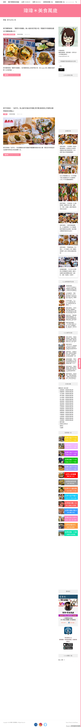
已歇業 (5, 114)
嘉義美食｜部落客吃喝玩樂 (66, 405)
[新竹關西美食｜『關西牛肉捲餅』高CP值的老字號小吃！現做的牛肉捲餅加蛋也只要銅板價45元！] (29, 51)
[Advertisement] (29, 94)
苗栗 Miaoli (37, 2)
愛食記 (61, 425)
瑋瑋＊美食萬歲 (40, 10)
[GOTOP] (45, 725)
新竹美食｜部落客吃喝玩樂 (9, 34)
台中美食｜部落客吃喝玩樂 (66, 397)
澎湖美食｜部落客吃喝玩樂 (66, 420)
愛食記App (69, 637)
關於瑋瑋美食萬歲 (13, 2)
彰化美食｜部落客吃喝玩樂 (66, 399)
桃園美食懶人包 (60, 2)
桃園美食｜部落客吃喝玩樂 (66, 391)
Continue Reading (14, 154)
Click (79, 363)
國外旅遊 (62, 422)
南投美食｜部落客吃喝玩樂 (66, 401)
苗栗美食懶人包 (48, 2)
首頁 (4, 2)
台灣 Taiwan (26, 2)
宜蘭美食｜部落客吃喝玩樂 (66, 412)
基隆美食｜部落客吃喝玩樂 (66, 418)
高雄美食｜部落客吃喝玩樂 (66, 408)
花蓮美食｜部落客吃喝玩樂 (66, 414)
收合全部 (66, 388)
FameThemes (75, 722)
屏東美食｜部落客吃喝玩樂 (66, 410)
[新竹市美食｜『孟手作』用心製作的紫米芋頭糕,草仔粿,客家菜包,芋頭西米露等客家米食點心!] (29, 131)
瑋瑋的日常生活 (64, 423)
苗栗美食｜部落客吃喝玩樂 (66, 390)
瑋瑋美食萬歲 (20, 34)
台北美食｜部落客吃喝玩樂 (66, 393)
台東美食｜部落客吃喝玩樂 (66, 416)
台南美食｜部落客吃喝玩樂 (66, 407)
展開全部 (60, 388)
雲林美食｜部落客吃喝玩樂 (66, 403)
